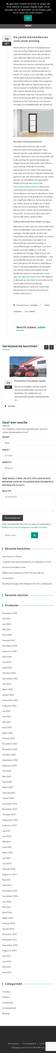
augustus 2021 (9, 705)
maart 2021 (7, 733)
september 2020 (10, 760)
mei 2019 (6, 841)
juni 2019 (6, 836)
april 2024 (7, 656)
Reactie (6, 490)
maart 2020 (7, 787)
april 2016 (7, 912)
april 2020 (7, 782)
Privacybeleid (29, 1043)
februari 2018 (8, 869)
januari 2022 (8, 694)
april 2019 (7, 847)
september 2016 (10, 896)
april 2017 (7, 885)
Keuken (6, 997)
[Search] (34, 535)
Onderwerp (7, 1002)
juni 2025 (6, 624)
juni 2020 (6, 771)
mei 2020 (6, 776)
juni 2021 (6, 716)
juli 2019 (6, 831)
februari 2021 (8, 738)
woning (33, 305)
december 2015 (9, 934)
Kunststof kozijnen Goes (30, 381)
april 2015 (7, 972)
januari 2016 (8, 929)
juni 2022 (6, 684)
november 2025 (9, 613)
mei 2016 (6, 907)
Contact (44, 1043)
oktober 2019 (9, 814)
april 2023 (7, 667)
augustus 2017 (9, 874)
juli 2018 (6, 858)
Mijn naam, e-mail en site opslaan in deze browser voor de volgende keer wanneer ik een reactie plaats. (27, 481)
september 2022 (10, 678)
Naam (6, 436)
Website (6, 462)
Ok (28, 18)
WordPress (39, 1047)
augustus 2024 (9, 651)
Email (6, 449)
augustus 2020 (9, 765)
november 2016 (9, 890)
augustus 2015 (9, 950)
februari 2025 (8, 640)
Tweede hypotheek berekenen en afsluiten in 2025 (26, 562)
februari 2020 (8, 792)
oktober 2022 (9, 673)
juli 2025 (6, 618)
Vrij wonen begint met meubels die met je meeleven (27, 583)
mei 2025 (6, 629)
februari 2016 (8, 923)
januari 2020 (8, 798)
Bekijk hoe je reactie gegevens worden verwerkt (24, 527)
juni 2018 (6, 863)
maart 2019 (7, 852)
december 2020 (9, 743)
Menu (28, 25)
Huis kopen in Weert (12, 556)
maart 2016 (7, 918)
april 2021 (7, 727)
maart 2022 (7, 689)
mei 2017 (6, 879)
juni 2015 (6, 961)
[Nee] (52, 12)
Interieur (6, 991)
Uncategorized (9, 1008)
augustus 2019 (9, 825)
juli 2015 (6, 956)
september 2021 (10, 700)
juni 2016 (6, 901)
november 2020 (9, 749)
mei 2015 (6, 967)
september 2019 (10, 820)
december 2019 (9, 803)
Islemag (15, 1047)
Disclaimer (13, 1043)
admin (32, 311)
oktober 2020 (9, 754)
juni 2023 (6, 662)
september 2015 (10, 945)
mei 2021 (6, 722)
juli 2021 (6, 711)
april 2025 (7, 635)
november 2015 (9, 939)
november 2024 (9, 645)
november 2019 (9, 809)
